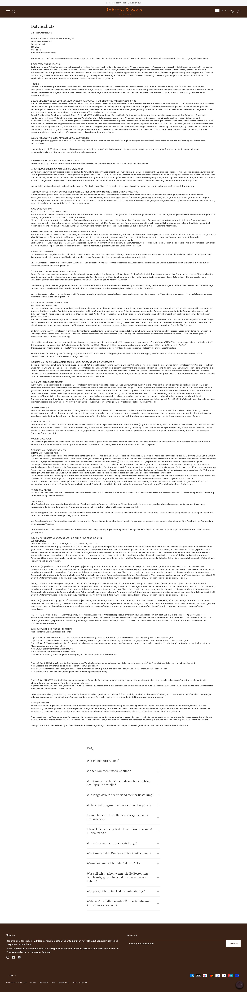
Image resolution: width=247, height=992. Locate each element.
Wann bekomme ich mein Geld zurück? (114, 863)
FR (226, 11)
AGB (53, 983)
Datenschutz (63, 983)
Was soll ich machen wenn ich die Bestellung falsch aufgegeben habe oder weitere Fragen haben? (117, 877)
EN (222, 11)
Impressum (43, 983)
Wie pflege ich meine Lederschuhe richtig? (116, 891)
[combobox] (217, 10)
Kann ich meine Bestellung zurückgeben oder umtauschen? (117, 817)
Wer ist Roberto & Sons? (103, 760)
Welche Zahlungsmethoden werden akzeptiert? (119, 805)
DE (217, 11)
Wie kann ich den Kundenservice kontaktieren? (119, 853)
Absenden (233, 943)
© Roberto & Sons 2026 (16, 983)
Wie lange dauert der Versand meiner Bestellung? (121, 795)
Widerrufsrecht (79, 983)
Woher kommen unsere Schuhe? (109, 771)
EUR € (11, 976)
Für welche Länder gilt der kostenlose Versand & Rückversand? (119, 831)
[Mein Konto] (232, 11)
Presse (33, 983)
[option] (221, 10)
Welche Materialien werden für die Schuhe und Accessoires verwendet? (119, 903)
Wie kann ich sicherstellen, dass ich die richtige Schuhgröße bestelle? (119, 783)
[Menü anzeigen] (8, 12)
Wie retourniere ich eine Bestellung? (112, 843)
